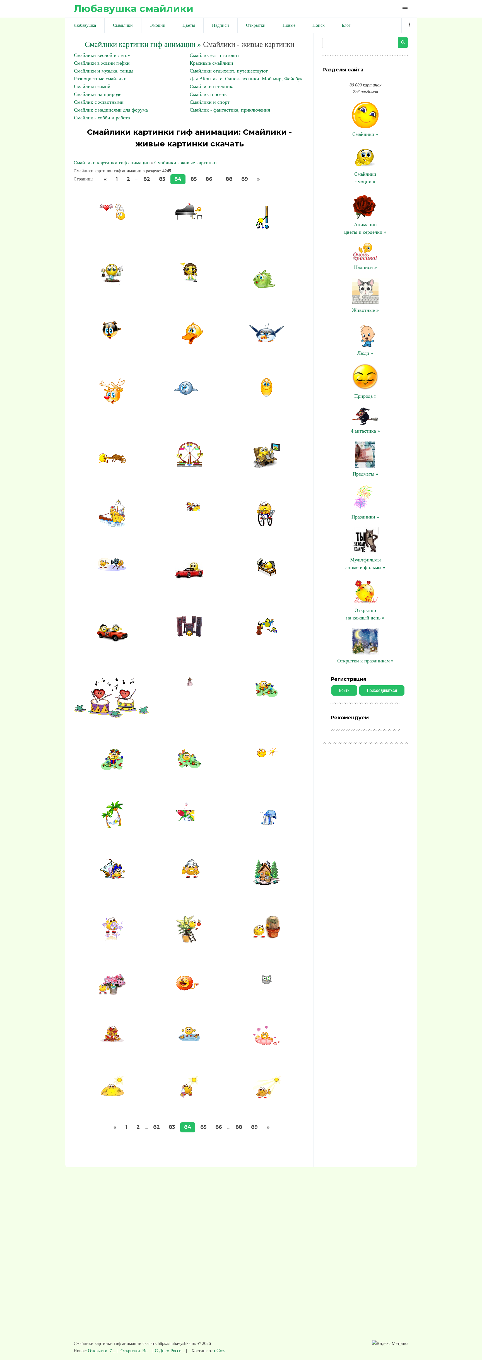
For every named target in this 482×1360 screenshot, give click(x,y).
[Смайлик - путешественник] (189, 876)
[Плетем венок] (267, 695)
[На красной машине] (189, 584)
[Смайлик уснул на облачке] (267, 1044)
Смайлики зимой (92, 86)
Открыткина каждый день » (365, 614)
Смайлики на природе (97, 94)
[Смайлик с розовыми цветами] (112, 941)
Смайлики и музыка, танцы (103, 71)
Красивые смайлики (211, 63)
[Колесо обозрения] (189, 465)
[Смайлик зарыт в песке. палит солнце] (112, 1094)
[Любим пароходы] (112, 526)
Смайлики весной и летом (102, 55)
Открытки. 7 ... (102, 1350)
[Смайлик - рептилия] (266, 287)
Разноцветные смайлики (100, 78)
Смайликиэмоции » (365, 177)
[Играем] (189, 766)
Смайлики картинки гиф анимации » (143, 44)
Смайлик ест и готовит (214, 55)
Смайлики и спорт (210, 102)
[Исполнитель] (189, 218)
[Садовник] (112, 283)
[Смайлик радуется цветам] (112, 994)
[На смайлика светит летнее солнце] (267, 1096)
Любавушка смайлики (133, 9)
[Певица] (189, 281)
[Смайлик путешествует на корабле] (112, 877)
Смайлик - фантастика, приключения (230, 110)
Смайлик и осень (208, 94)
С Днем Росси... (170, 1350)
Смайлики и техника (212, 86)
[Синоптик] (267, 229)
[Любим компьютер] (266, 575)
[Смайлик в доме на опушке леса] (267, 883)
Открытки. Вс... (135, 1350)
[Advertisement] (241, 1256)
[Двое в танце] (189, 684)
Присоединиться (382, 690)
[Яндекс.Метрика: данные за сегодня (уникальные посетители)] (390, 1343)
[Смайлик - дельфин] (189, 398)
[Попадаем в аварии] (189, 516)
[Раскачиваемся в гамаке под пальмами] (112, 826)
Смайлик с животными (99, 102)
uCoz (219, 1350)
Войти (344, 690)
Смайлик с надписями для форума (111, 110)
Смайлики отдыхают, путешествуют (229, 71)
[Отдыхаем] (266, 755)
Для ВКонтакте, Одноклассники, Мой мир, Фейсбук (246, 78)
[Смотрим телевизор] (267, 467)
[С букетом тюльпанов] (189, 823)
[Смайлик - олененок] (112, 409)
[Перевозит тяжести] (112, 461)
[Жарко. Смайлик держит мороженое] (189, 1096)
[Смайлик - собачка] (112, 338)
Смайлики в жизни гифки (102, 63)
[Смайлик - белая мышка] (266, 395)
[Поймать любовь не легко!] (112, 218)
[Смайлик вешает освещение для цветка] (189, 941)
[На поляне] (112, 768)
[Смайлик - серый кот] (266, 984)
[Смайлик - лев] (189, 989)
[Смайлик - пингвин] (267, 342)
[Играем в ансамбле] (267, 633)
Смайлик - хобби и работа (102, 117)
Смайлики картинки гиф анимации (112, 162)
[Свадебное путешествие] (112, 645)
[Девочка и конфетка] (267, 825)
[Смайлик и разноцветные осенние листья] (112, 1040)
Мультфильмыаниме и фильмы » (365, 563)
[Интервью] (112, 569)
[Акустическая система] (189, 635)
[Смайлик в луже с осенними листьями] (189, 1039)
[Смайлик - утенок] (189, 343)
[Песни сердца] (112, 716)
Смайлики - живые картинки (185, 162)
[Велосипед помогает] (266, 526)
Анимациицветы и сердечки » (365, 228)
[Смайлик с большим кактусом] (266, 937)
